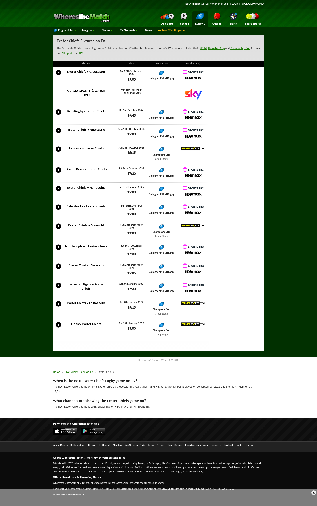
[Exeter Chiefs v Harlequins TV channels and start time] (58, 191)
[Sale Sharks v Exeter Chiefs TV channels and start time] (58, 209)
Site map (250, 445)
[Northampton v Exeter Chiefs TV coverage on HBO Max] (193, 252)
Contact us (216, 445)
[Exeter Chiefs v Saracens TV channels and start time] (58, 268)
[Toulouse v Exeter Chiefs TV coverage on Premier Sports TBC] (193, 148)
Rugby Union (66, 30)
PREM (203, 48)
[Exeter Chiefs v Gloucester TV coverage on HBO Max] (193, 78)
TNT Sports (66, 53)
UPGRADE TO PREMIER (253, 4)
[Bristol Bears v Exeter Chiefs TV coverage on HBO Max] (193, 175)
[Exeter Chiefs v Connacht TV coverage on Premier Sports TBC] (193, 225)
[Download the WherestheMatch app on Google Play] (95, 434)
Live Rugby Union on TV (79, 372)
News (148, 30)
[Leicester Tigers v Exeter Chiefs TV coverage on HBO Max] (193, 291)
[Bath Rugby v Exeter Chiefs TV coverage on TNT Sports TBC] (193, 111)
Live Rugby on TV (179, 471)
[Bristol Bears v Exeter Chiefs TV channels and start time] (58, 172)
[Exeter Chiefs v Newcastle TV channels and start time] (58, 133)
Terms (151, 445)
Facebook (228, 445)
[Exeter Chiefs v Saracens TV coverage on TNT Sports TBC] (193, 265)
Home (56, 372)
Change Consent (174, 445)
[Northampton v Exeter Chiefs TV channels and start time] (58, 249)
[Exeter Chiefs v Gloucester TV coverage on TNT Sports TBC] (193, 72)
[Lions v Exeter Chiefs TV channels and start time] (58, 327)
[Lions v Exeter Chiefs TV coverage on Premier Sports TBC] (193, 324)
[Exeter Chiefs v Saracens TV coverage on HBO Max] (193, 272)
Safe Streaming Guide (135, 445)
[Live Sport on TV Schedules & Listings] (81, 21)
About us (117, 445)
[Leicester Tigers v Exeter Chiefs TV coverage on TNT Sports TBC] (193, 285)
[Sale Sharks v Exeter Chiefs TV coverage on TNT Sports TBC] (193, 206)
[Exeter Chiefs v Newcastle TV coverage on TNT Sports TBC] (193, 130)
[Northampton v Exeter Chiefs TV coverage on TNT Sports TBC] (193, 246)
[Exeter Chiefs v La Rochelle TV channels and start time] (58, 306)
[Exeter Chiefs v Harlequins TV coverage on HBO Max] (193, 194)
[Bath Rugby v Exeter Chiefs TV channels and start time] (58, 114)
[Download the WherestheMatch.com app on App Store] (67, 434)
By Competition (77, 445)
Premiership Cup (240, 48)
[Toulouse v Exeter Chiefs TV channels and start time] (58, 151)
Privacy (160, 445)
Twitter (239, 445)
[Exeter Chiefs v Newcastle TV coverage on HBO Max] (193, 136)
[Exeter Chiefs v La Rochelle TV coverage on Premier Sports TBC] (193, 303)
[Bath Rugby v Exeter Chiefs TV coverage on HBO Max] (193, 117)
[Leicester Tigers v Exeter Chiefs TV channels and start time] (58, 288)
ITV (81, 53)
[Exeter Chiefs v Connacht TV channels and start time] (58, 228)
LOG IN (235, 4)
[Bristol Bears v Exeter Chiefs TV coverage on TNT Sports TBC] (193, 169)
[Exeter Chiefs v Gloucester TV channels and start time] (58, 75)
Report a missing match (196, 445)
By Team (92, 445)
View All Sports (60, 445)
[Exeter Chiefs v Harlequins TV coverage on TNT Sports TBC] (193, 188)
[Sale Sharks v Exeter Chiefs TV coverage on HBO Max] (193, 212)
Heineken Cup (216, 48)
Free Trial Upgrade (173, 30)
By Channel (104, 445)
